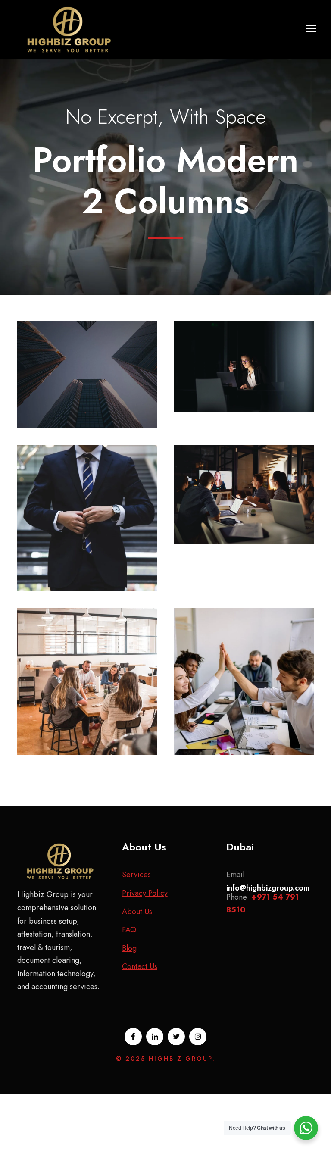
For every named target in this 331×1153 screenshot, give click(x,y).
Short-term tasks (244, 354)
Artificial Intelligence (87, 362)
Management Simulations (244, 482)
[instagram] (197, 1036)
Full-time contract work (87, 506)
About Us (137, 911)
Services (136, 874)
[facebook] (133, 1036)
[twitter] (176, 1036)
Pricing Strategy (244, 669)
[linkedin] (154, 1036)
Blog (129, 948)
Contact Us (139, 966)
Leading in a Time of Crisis (87, 669)
